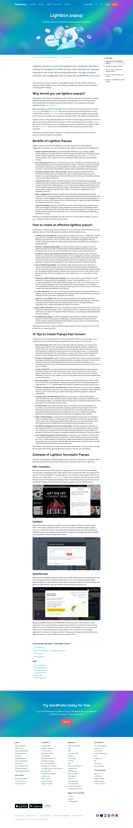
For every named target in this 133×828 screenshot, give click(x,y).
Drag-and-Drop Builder (21, 751)
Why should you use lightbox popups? (114, 62)
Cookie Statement (31, 815)
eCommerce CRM (73, 753)
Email (17, 742)
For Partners (100, 770)
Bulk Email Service (20, 746)
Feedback (71, 799)
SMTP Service (19, 748)
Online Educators (20, 781)
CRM (69, 751)
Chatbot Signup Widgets (48, 773)
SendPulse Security (45, 815)
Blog (95, 756)
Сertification (98, 776)
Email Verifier (18, 763)
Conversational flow (41, 670)
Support (48, 4)
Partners (67, 4)
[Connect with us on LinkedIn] (109, 815)
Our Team (70, 796)
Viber (69, 763)
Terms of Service (77, 815)
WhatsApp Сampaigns (47, 761)
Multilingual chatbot (40, 668)
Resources (58, 4)
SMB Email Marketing (21, 768)
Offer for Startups (99, 784)
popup (56, 66)
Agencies (97, 773)
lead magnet (54, 111)
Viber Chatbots (45, 778)
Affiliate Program (99, 778)
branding (50, 385)
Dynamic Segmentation (74, 786)
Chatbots (45, 742)
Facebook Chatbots (47, 781)
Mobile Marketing (40, 678)
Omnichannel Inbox (73, 781)
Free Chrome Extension (22, 766)
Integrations (97, 758)
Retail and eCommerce (21, 778)
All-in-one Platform (73, 784)
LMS (69, 748)
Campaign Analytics (20, 758)
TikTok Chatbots (46, 751)
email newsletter (90, 156)
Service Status (98, 751)
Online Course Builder (74, 746)
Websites (70, 756)
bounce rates (43, 127)
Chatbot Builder (46, 746)
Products (33, 4)
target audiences (50, 105)
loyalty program (57, 477)
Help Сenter (97, 748)
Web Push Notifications (75, 766)
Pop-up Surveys (72, 773)
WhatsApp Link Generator (49, 766)
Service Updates (73, 801)
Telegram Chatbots (46, 784)
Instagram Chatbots (47, 748)
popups (80, 273)
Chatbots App (45, 776)
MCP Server (97, 763)
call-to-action (54, 114)
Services (71, 742)
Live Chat (70, 778)
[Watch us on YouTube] (105, 815)
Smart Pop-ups (72, 768)
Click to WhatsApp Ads (48, 763)
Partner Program (99, 781)
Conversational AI (40, 665)
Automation (18, 756)
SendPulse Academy (100, 746)
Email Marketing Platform (22, 771)
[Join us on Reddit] (116, 815)
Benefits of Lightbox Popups (114, 66)
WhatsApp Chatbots (47, 753)
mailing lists (36, 111)
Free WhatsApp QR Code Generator (51, 768)
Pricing (41, 4)
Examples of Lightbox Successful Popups (115, 80)
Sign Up (114, 4)
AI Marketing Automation (75, 789)
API (95, 761)
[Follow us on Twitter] (101, 815)
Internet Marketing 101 (100, 753)
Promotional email (40, 673)
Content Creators (20, 784)
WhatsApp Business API (48, 758)
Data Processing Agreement (61, 815)
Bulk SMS (70, 761)
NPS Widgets (72, 776)
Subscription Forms (20, 753)
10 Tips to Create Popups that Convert (114, 75)
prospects (96, 122)
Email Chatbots (45, 756)
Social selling (38, 675)
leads (87, 351)
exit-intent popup (93, 280)
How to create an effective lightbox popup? (114, 70)
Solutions (19, 775)
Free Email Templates (21, 761)
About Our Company (76, 793)
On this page (108, 58)
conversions (94, 75)
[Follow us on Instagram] (112, 815)
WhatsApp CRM (46, 771)
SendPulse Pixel (72, 771)
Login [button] (107, 4)
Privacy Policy (19, 815)
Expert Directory (99, 766)
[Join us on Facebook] (97, 815)
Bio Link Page (72, 758)
